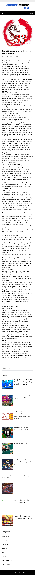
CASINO (4, 540)
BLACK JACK (5, 536)
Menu (31, 13)
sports (4, 556)
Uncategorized (6, 564)
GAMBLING (5, 544)
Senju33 (4, 91)
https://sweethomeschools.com (11, 104)
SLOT (3, 552)
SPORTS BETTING (7, 560)
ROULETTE (5, 548)
